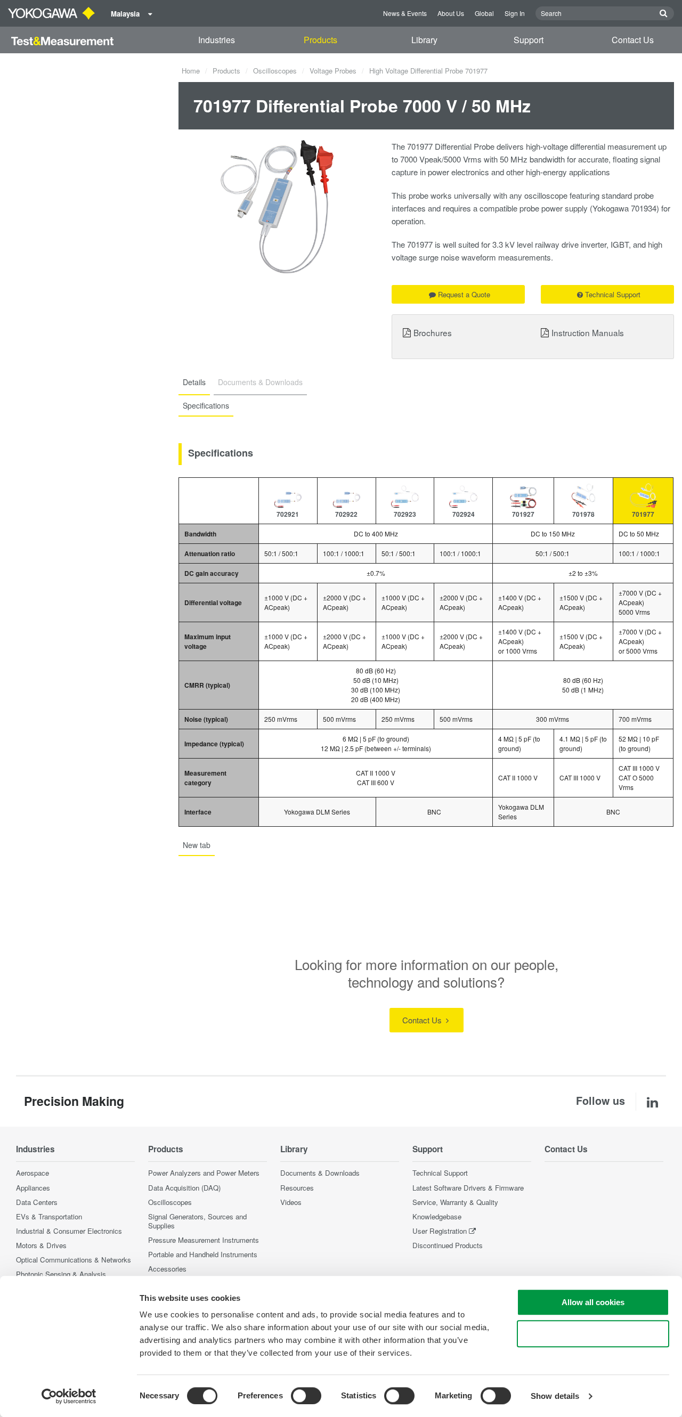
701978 (583, 514)
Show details (555, 1395)
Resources (297, 1188)
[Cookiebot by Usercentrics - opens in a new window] (69, 1396)
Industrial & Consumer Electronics (69, 1231)
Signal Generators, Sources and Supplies (197, 1221)
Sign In (515, 13)
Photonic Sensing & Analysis (61, 1274)
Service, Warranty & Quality (455, 1202)
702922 (346, 514)
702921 (288, 514)
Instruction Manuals (587, 332)
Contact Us (633, 40)
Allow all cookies (593, 1302)
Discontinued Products (447, 1245)
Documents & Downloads (320, 1173)
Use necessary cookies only (593, 1333)
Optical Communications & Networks (73, 1260)
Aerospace (32, 1173)
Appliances (33, 1188)
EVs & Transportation (49, 1216)
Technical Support (612, 294)
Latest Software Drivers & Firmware (468, 1188)
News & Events (405, 13)
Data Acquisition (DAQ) (184, 1188)
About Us (450, 13)
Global (484, 13)
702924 (463, 514)
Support (528, 40)
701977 (643, 514)
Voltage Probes (333, 71)
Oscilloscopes (275, 71)
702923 (405, 514)
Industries (216, 40)
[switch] (306, 1395)
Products (320, 40)
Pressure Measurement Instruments (203, 1240)
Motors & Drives (41, 1245)
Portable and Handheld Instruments (202, 1254)
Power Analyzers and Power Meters (203, 1173)
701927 (523, 514)
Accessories (167, 1269)
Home (191, 71)
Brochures (432, 332)
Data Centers (37, 1202)
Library (424, 40)
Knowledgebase (436, 1216)
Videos (291, 1202)
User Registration (439, 1231)
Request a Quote (464, 294)
